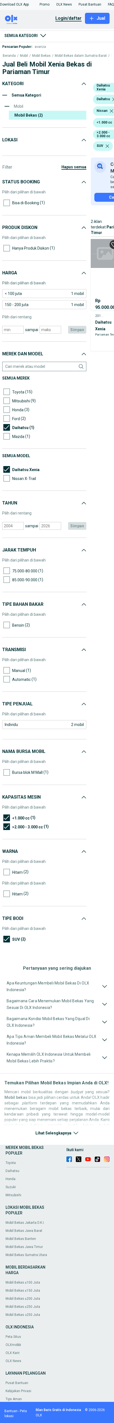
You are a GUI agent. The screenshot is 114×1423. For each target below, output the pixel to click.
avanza (40, 47)
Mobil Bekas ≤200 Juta (23, 1299)
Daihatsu (12, 1171)
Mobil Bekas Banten (21, 1239)
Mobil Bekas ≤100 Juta (23, 1282)
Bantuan (10, 1411)
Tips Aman (14, 1399)
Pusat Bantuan (17, 1383)
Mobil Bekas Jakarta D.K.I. (25, 1223)
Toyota (11, 1163)
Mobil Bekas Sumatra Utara (26, 1255)
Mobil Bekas (41, 56)
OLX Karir (13, 1353)
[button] (14, 4)
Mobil (24, 56)
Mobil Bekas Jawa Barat (24, 1231)
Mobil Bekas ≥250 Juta (23, 1315)
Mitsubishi (13, 1195)
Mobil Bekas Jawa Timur (24, 1247)
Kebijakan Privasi (18, 1391)
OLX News (13, 1361)
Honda (10, 1179)
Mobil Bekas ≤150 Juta (23, 1290)
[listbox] (111, 111)
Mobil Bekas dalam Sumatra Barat (81, 56)
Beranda (9, 56)
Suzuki (11, 1187)
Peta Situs (13, 1337)
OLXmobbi (13, 1345)
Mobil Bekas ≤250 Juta (23, 1307)
